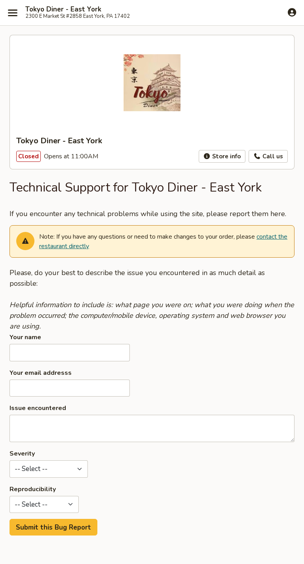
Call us (272, 156)
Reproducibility (33, 489)
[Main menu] (12, 12)
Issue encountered (38, 408)
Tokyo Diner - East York (63, 9)
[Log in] (292, 12)
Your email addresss (41, 372)
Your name (25, 337)
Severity (22, 453)
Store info (226, 156)
